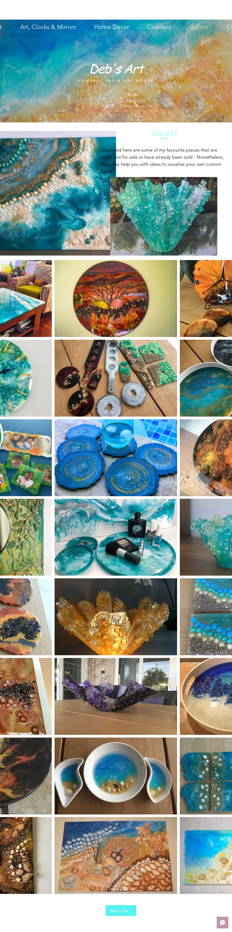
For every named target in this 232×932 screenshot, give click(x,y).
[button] (116, 298)
